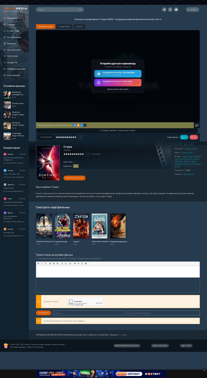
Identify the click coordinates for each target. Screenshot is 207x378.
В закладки (47, 137)
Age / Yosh (186, 346)
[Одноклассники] (78, 125)
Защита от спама (51, 301)
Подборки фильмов (16, 69)
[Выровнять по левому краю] (50, 263)
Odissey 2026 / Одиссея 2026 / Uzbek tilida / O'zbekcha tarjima (15, 222)
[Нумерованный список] (65, 263)
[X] (84, 125)
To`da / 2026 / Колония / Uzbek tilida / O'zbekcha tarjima (15, 177)
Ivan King (186, 164)
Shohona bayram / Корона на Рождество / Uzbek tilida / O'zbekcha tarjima (15, 236)
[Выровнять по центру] (54, 263)
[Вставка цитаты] (75, 263)
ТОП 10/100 (12, 56)
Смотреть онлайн (74, 178)
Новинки (11, 24)
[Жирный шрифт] (38, 263)
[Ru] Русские (188, 174)
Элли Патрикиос (185, 159)
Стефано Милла (191, 148)
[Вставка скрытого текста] (85, 263)
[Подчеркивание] (45, 263)
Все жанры (12, 18)
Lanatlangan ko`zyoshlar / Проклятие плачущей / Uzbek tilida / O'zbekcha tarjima (15, 205)
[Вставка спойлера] (82, 263)
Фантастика (188, 152)
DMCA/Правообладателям (127, 346)
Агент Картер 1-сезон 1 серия (15, 163)
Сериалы (11, 43)
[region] (118, 76)
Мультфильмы (13, 50)
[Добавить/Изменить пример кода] (78, 263)
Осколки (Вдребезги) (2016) (15, 191)
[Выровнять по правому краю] (57, 263)
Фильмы (113, 335)
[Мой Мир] (81, 125)
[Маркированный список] (62, 263)
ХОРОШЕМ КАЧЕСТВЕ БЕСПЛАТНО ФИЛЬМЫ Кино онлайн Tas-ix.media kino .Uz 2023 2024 (72, 335)
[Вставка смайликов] (70, 263)
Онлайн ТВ (12, 62)
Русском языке (14, 37)
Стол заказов (13, 75)
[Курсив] (42, 263)
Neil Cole (187, 161)
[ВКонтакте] (74, 125)
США (65, 162)
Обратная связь (160, 346)
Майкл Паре (187, 156)
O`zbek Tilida (13, 31)
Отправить (43, 313)
